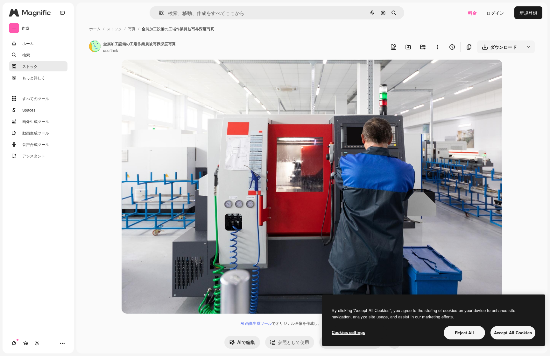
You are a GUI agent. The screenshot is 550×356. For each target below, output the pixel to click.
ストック (114, 28)
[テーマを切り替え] (37, 343)
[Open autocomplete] (158, 13)
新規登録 (528, 13)
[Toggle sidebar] (62, 13)
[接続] (14, 343)
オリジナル (165, 72)
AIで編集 (246, 342)
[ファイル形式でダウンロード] (528, 46)
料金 (472, 13)
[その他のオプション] (437, 46)
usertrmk (110, 50)
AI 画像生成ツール (256, 323)
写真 (132, 28)
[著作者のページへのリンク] (95, 46)
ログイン (495, 13)
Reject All (464, 333)
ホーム (95, 28)
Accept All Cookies (513, 333)
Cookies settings (348, 332)
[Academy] (25, 343)
